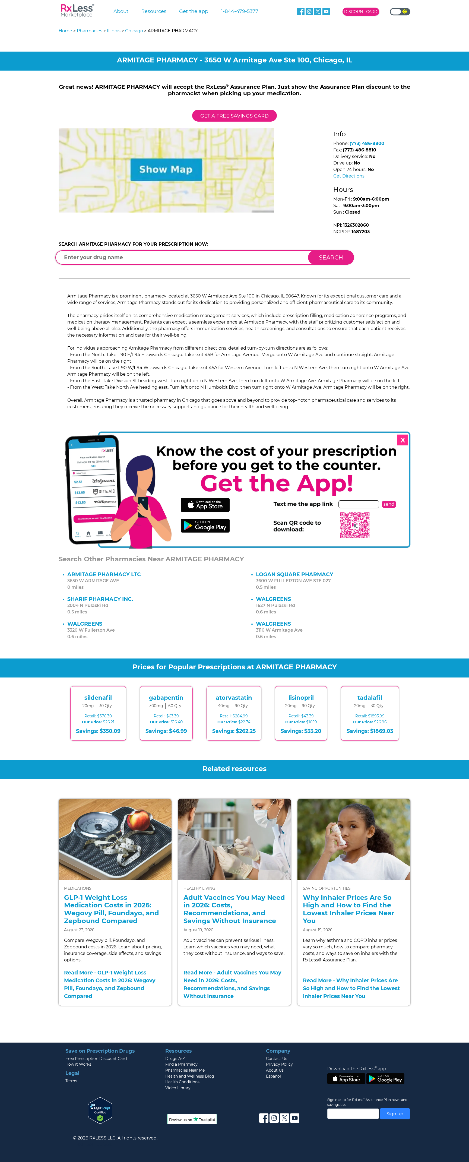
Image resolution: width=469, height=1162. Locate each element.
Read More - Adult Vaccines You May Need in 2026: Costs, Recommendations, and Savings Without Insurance (232, 984)
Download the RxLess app (356, 1068)
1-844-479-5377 (239, 11)
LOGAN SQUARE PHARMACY (294, 574)
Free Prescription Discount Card (96, 1058)
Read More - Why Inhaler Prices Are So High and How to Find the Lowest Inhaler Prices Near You (351, 988)
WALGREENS (273, 599)
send (389, 504)
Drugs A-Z (175, 1058)
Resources (153, 11)
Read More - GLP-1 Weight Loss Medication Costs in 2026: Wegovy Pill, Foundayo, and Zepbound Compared (109, 984)
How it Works (78, 1064)
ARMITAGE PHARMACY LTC (104, 574)
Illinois (114, 30)
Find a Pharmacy (181, 1064)
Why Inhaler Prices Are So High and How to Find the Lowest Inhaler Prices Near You (348, 909)
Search (331, 257)
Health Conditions (182, 1081)
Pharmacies (89, 30)
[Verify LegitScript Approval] (100, 1110)
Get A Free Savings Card (234, 116)
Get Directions (349, 176)
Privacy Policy (279, 1064)
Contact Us (276, 1058)
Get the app (193, 11)
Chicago (134, 30)
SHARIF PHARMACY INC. (100, 599)
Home (65, 30)
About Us (275, 1070)
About (120, 11)
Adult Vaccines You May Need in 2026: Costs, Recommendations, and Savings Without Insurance (234, 909)
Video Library (178, 1087)
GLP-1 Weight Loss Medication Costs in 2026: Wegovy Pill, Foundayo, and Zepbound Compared (111, 909)
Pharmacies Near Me (185, 1070)
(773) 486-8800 (367, 143)
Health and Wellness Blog (189, 1076)
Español (273, 1076)
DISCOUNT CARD (361, 11)
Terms (71, 1080)
